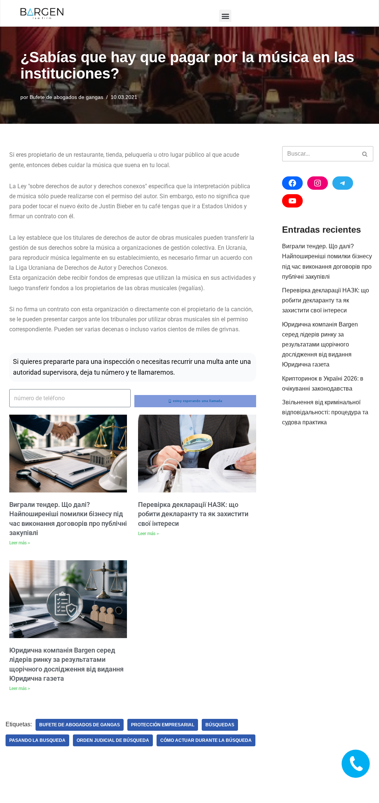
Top (361, 785)
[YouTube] (292, 201)
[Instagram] (317, 183)
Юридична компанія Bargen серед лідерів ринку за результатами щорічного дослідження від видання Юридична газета (320, 344)
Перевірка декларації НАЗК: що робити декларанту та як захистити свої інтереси (193, 514)
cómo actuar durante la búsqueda (206, 740)
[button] (225, 16)
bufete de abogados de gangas (79, 724)
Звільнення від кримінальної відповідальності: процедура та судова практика (325, 412)
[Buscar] (365, 154)
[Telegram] (342, 183)
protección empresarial (162, 724)
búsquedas (219, 724)
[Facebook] (292, 183)
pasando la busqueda (37, 740)
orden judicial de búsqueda (113, 740)
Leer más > (19, 542)
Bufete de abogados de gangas (66, 97)
